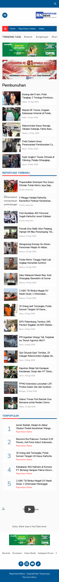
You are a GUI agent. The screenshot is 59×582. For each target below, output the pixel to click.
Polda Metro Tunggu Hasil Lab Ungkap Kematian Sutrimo (35, 261)
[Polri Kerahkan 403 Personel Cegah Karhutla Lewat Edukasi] (11, 217)
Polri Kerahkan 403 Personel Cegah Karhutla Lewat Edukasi (35, 215)
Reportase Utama (27, 28)
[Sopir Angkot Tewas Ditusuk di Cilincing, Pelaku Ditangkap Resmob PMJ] (11, 161)
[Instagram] (26, 563)
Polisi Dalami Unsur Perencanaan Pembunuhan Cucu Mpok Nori (38, 144)
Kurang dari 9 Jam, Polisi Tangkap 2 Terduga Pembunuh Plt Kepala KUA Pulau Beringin (38, 97)
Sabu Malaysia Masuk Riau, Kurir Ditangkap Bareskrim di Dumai (35, 277)
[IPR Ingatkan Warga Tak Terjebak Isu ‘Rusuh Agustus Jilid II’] (11, 341)
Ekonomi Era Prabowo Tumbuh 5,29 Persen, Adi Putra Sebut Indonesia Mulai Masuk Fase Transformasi (34, 442)
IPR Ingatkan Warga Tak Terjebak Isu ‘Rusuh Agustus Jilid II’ (36, 339)
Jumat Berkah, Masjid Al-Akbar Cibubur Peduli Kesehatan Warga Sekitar (33, 428)
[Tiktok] (38, 563)
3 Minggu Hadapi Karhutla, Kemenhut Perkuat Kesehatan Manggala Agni (35, 201)
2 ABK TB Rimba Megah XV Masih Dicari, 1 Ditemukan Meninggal (33, 294)
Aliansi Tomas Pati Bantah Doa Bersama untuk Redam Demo (35, 401)
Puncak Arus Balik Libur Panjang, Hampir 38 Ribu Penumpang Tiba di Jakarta (36, 232)
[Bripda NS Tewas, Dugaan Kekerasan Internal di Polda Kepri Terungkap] (11, 114)
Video (41, 28)
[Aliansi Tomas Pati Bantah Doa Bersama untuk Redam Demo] (11, 403)
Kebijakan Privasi (46, 553)
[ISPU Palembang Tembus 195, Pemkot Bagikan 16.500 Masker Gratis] (11, 325)
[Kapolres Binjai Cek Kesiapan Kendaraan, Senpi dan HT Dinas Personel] (11, 372)
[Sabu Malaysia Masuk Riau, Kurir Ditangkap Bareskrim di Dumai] (11, 279)
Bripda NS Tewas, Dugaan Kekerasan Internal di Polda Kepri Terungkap (36, 113)
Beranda (6, 553)
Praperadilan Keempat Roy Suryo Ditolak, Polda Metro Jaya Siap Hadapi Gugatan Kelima (36, 185)
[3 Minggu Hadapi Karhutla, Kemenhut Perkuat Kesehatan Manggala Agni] (11, 201)
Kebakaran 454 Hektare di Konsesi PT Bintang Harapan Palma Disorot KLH (34, 470)
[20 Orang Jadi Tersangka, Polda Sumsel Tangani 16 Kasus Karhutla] (11, 310)
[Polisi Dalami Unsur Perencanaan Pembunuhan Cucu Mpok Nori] (11, 145)
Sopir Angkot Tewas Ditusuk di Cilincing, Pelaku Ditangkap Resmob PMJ (38, 160)
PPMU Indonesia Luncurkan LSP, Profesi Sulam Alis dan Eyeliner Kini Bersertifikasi (35, 387)
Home (12, 28)
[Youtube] (32, 563)
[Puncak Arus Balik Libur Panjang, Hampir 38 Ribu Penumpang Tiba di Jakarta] (11, 232)
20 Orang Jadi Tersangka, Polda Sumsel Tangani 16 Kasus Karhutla (35, 309)
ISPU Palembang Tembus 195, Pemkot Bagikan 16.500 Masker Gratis (35, 325)
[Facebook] (20, 563)
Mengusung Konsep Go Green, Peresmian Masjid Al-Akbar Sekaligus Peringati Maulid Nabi (35, 247)
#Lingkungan (42, 36)
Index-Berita (30, 553)
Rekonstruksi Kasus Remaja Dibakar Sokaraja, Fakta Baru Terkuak (37, 129)
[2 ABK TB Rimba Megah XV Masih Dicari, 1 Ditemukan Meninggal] (11, 294)
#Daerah (28, 36)
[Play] (29, 509)
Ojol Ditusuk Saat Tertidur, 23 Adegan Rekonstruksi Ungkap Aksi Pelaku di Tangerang (36, 356)
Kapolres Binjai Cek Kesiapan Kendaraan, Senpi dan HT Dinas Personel (35, 371)
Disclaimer (17, 553)
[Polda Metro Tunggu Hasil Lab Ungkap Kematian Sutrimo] (11, 263)
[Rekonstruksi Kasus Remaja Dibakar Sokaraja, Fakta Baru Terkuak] (11, 130)
